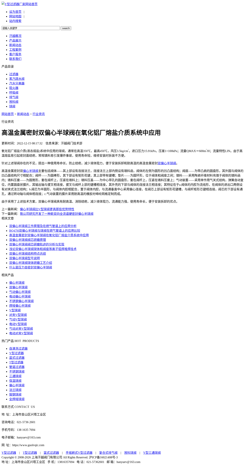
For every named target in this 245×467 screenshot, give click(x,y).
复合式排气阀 (108, 452)
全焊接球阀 (16, 399)
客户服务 (15, 54)
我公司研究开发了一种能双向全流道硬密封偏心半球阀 (56, 213)
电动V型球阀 (18, 324)
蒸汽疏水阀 (16, 78)
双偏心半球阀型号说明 (24, 258)
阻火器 (13, 88)
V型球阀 (15, 310)
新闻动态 (15, 45)
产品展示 (15, 40)
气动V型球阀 (18, 319)
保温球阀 (15, 380)
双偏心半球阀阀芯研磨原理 (27, 239)
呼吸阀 (13, 92)
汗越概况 (15, 36)
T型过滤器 (16, 362)
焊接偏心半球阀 (20, 305)
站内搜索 (15, 21)
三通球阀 (15, 376)
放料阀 (13, 101)
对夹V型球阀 (18, 315)
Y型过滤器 (16, 353)
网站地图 (15, 16)
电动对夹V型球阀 (21, 333)
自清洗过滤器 (18, 348)
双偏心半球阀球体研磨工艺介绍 (30, 262)
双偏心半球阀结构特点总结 (27, 253)
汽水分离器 (16, 83)
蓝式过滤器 (16, 357)
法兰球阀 (15, 390)
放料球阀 (130, 452)
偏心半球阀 (30, 171)
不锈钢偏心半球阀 (21, 301)
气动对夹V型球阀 (21, 328)
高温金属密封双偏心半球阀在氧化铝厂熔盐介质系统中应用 (49, 235)
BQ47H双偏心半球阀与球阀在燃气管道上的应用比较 (44, 230)
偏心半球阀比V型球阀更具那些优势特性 (47, 209)
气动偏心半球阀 (20, 292)
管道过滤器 (16, 367)
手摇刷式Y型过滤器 (79, 452)
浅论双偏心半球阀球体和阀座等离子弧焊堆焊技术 (43, 249)
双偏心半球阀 (167, 163)
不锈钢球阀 (16, 371)
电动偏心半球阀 (20, 296)
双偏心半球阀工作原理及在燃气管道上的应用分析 (43, 226)
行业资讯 (39, 114)
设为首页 (15, 11)
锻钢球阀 (15, 394)
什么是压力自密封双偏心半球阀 (30, 267)
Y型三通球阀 (152, 452)
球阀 (12, 106)
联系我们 (15, 59)
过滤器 (13, 74)
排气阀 (13, 97)
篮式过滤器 (51, 452)
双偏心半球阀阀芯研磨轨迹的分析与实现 (36, 244)
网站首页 (31, 4)
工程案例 (15, 49)
